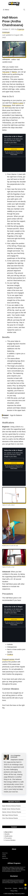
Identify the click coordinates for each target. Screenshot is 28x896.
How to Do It (8, 832)
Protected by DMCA (19, 893)
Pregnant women (8, 659)
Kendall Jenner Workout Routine (11, 809)
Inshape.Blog (10, 893)
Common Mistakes (10, 840)
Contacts (4, 854)
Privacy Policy (5, 858)
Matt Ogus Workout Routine (10, 815)
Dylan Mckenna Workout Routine (11, 806)
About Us (4, 856)
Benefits (7, 834)
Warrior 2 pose (18, 103)
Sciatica (10, 654)
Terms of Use (5, 853)
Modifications (8, 836)
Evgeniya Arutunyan (15, 756)
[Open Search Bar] (24, 9)
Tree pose (5, 72)
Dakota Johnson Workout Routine (11, 812)
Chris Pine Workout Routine (10, 818)
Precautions (8, 838)
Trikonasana (6, 105)
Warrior (14, 72)
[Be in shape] (14, 3)
